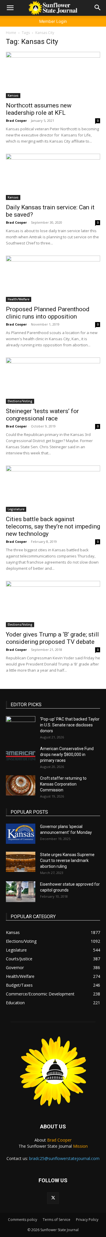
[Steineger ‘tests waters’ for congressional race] (53, 380)
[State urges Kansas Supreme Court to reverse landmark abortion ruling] (20, 862)
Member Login (53, 21)
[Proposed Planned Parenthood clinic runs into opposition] (53, 279)
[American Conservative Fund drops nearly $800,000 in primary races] (20, 756)
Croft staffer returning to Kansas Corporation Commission (63, 784)
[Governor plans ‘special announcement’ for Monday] (20, 834)
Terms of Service (56, 1219)
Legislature (16, 509)
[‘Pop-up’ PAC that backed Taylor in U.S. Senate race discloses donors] (20, 726)
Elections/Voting (20, 401)
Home (11, 32)
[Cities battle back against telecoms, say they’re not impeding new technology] (53, 489)
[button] (10, 8)
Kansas (13, 95)
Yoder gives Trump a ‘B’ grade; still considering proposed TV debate (52, 638)
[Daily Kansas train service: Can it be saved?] (53, 177)
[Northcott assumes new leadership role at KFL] (53, 75)
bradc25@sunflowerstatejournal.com (64, 1158)
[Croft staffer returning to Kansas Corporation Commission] (20, 785)
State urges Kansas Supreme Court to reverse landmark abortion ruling (67, 860)
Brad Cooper (16, 120)
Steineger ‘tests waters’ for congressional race (42, 415)
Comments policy (22, 1219)
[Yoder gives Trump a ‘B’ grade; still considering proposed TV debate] (53, 604)
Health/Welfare (18, 299)
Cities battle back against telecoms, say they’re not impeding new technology (53, 526)
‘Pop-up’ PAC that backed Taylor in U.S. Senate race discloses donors (70, 725)
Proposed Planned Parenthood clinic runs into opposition (48, 313)
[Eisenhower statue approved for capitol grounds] (20, 891)
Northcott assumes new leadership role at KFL (39, 109)
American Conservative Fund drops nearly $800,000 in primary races (67, 754)
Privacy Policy (87, 1219)
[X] (53, 1198)
